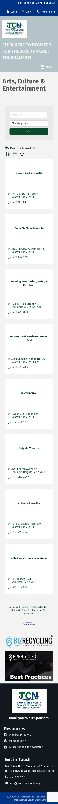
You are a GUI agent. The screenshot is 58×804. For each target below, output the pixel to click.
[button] (7, 148)
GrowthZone (40, 800)
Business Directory (18, 607)
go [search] (30, 131)
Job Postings (30, 610)
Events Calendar (38, 607)
